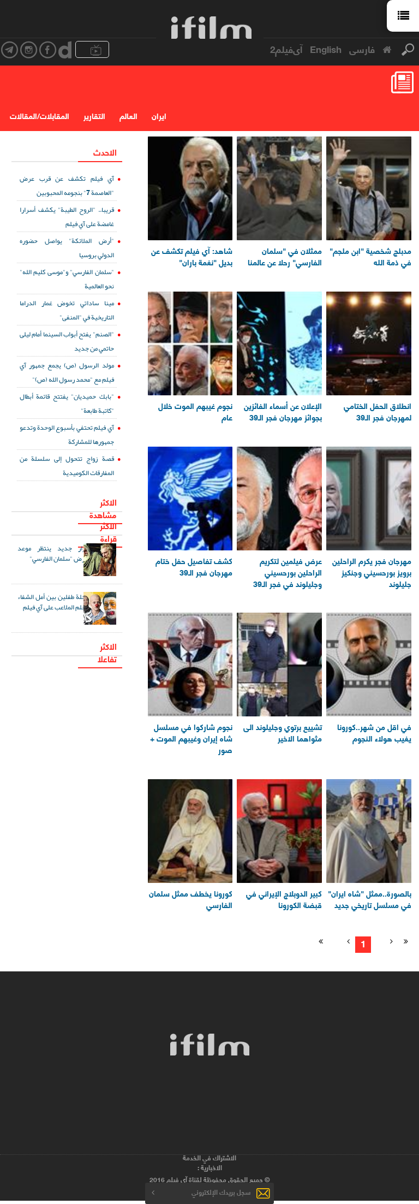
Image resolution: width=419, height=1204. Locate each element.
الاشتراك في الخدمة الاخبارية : (209, 1162)
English (326, 48)
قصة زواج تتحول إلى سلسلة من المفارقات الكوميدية (66, 465)
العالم (128, 115)
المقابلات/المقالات (39, 115)
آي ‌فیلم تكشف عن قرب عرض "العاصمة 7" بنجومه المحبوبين (66, 185)
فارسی (362, 48)
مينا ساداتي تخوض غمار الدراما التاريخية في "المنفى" (66, 310)
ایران (159, 115)
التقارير (94, 115)
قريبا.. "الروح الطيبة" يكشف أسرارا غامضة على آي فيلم (66, 216)
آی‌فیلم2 (286, 48)
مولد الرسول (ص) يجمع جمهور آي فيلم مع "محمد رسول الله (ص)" (66, 372)
